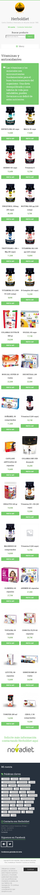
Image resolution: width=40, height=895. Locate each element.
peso (32, 808)
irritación (6, 805)
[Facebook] (4, 844)
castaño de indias (24, 785)
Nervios (20, 805)
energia (5, 795)
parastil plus (24, 808)
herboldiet (16, 798)
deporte (23, 792)
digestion (31, 792)
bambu (32, 782)
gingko (24, 795)
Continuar (30, 869)
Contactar (4, 832)
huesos (21, 802)
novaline (14, 808)
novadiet (5, 808)
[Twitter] (10, 844)
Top (38, 893)
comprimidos (26, 789)
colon (17, 789)
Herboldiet (20, 18)
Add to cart (10, 138)
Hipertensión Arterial (9, 802)
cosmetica (15, 792)
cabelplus (13, 785)
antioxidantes (25, 779)
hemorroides (33, 795)
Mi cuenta (6, 766)
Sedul (5, 812)
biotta (5, 785)
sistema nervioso (15, 812)
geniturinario (15, 795)
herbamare (6, 798)
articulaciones (23, 782)
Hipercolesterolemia (28, 798)
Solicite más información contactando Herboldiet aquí (20, 739)
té (23, 812)
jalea (13, 805)
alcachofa (6, 779)
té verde (30, 812)
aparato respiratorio (9, 782)
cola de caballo (7, 789)
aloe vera (15, 779)
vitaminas (6, 815)
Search (30, 36)
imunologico (29, 802)
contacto (5, 792)
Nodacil (28, 805)
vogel (14, 815)
